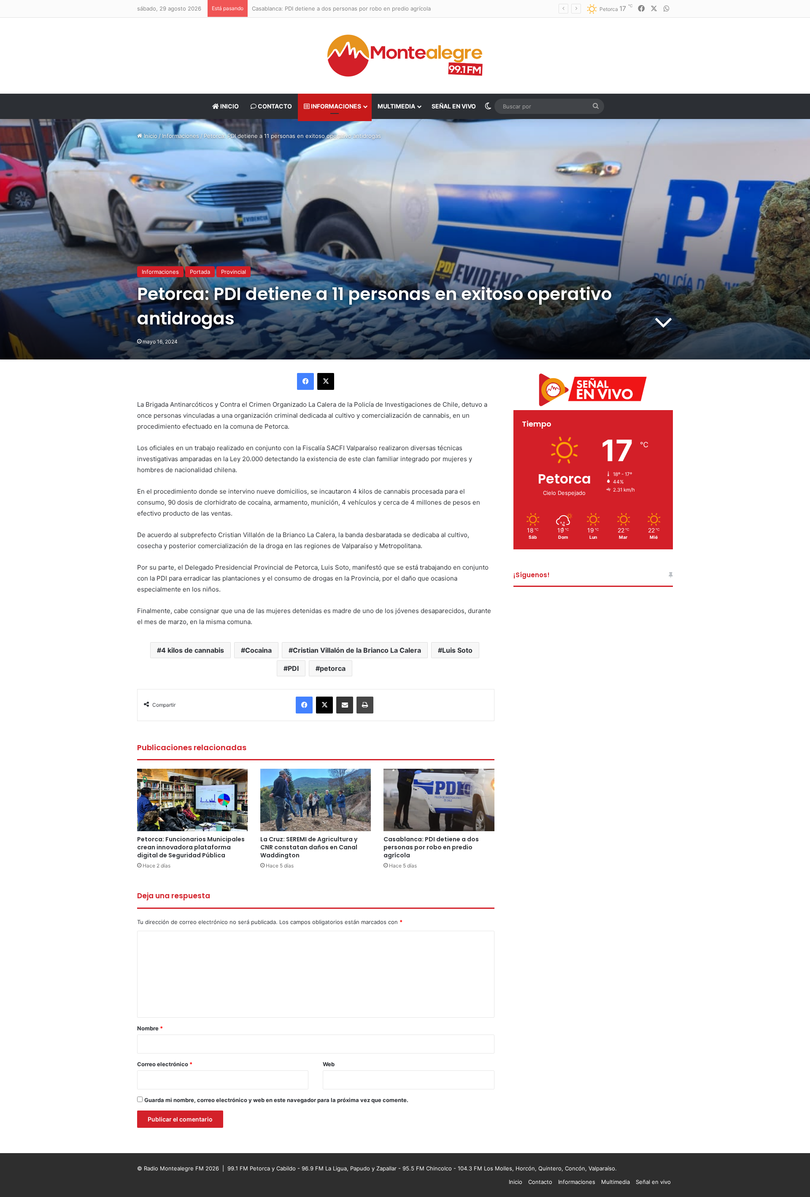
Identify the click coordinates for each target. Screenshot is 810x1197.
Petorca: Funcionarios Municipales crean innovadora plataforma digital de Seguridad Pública (191, 847)
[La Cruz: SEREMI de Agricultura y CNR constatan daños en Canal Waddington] (315, 800)
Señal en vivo (454, 106)
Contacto (274, 106)
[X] (325, 381)
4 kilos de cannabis (192, 650)
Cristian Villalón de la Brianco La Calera (357, 650)
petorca (333, 668)
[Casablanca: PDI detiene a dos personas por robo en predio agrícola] (438, 800)
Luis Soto (457, 650)
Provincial (233, 271)
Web (329, 1064)
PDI (293, 668)
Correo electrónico (164, 1064)
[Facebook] (305, 381)
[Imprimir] (364, 705)
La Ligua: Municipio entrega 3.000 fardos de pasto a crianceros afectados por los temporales (374, 8)
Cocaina (258, 650)
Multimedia (396, 106)
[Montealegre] (405, 56)
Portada (200, 271)
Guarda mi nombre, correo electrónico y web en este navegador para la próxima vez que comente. (276, 1100)
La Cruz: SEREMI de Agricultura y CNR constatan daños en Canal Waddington (308, 847)
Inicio (229, 106)
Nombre (150, 1028)
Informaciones (335, 106)
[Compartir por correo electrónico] (344, 705)
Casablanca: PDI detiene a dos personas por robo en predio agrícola (431, 847)
